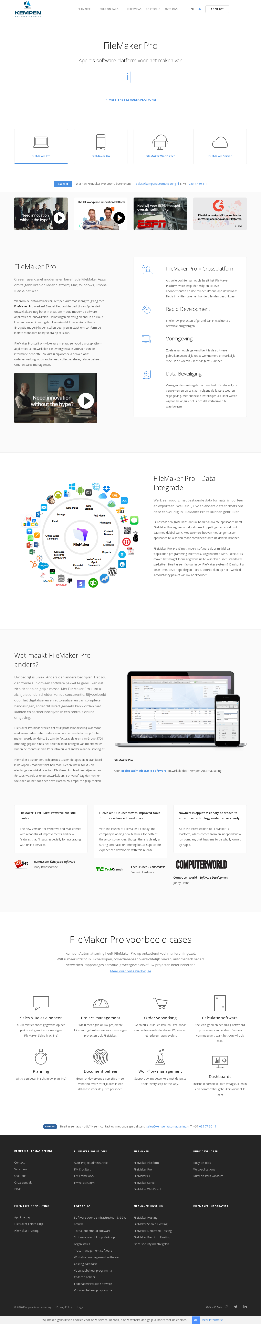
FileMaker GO (143, 1176)
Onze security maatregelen (151, 1244)
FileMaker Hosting (148, 1206)
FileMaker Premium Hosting (152, 1237)
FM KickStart (82, 1169)
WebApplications (204, 1169)
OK (195, 1320)
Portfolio (153, 9)
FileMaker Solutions (90, 1151)
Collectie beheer (84, 1277)
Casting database (85, 1264)
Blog (17, 1189)
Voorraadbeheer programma (93, 1270)
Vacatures (20, 1169)
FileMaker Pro (143, 1169)
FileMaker (141, 1151)
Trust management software (93, 1250)
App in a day (22, 1217)
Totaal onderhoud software (92, 1231)
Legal (80, 1307)
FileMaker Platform (146, 1163)
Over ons (20, 1176)
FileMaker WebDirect (147, 1189)
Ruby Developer (205, 1151)
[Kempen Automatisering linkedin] (245, 1307)
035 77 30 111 (198, 184)
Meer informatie (212, 1320)
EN (199, 9)
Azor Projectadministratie (91, 1163)
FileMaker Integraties (210, 1206)
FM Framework (84, 1176)
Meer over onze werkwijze (130, 971)
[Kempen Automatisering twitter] (235, 1307)
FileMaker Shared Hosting (150, 1224)
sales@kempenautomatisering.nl (157, 184)
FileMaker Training (26, 1230)
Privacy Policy (64, 1307)
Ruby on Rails (202, 1163)
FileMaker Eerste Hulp (28, 1224)
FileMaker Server (145, 1183)
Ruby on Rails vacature (208, 1176)
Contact (19, 1162)
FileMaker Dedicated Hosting (153, 1231)
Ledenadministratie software (93, 1284)
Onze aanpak (23, 1182)
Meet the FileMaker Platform (132, 100)
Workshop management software (96, 1257)
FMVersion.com (84, 1183)
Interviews (134, 9)
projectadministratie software (144, 771)
